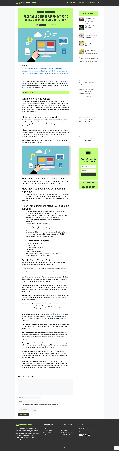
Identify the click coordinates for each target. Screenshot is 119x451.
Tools (98, 2)
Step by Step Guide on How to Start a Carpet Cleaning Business (91, 35)
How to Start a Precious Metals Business (89, 43)
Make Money (73, 2)
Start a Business (49, 429)
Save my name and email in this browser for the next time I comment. (39, 404)
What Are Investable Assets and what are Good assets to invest (91, 51)
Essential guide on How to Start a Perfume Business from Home (91, 59)
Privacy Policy (66, 434)
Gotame (43, 25)
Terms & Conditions (68, 432)
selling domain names (55, 314)
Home (67, 2)
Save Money (82, 2)
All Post (40, 12)
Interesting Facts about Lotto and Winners (90, 119)
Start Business (91, 2)
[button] (102, 2)
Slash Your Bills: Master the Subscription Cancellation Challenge (89, 93)
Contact (65, 430)
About (64, 429)
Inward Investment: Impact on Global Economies (90, 138)
